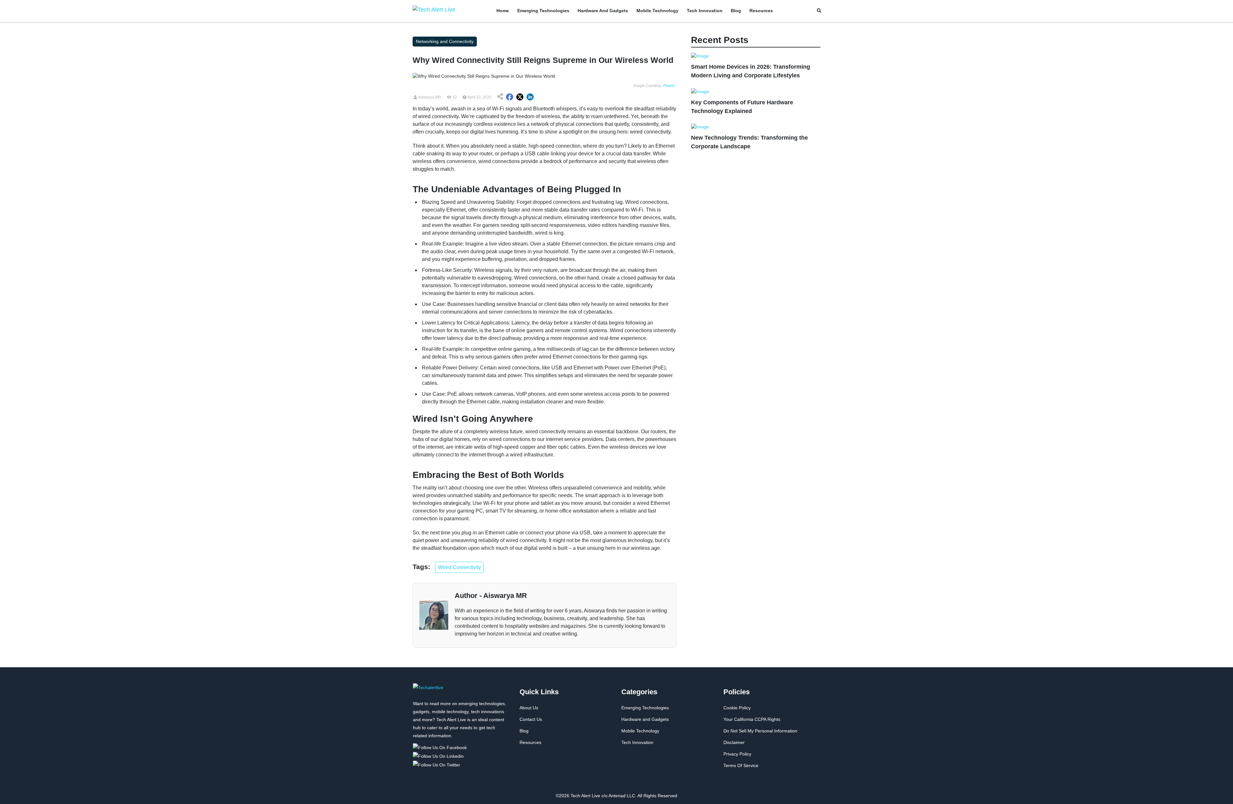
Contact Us (531, 719)
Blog (736, 10)
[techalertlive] (428, 691)
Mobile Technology (657, 10)
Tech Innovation (704, 10)
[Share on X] (520, 97)
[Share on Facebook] (509, 97)
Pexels (669, 85)
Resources (761, 10)
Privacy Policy (737, 753)
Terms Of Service (740, 765)
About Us (529, 707)
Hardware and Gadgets (603, 10)
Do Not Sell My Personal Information (760, 730)
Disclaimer (734, 742)
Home (502, 10)
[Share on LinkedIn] (530, 97)
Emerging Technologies (543, 10)
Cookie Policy (737, 707)
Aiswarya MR (429, 97)
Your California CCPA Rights (751, 719)
